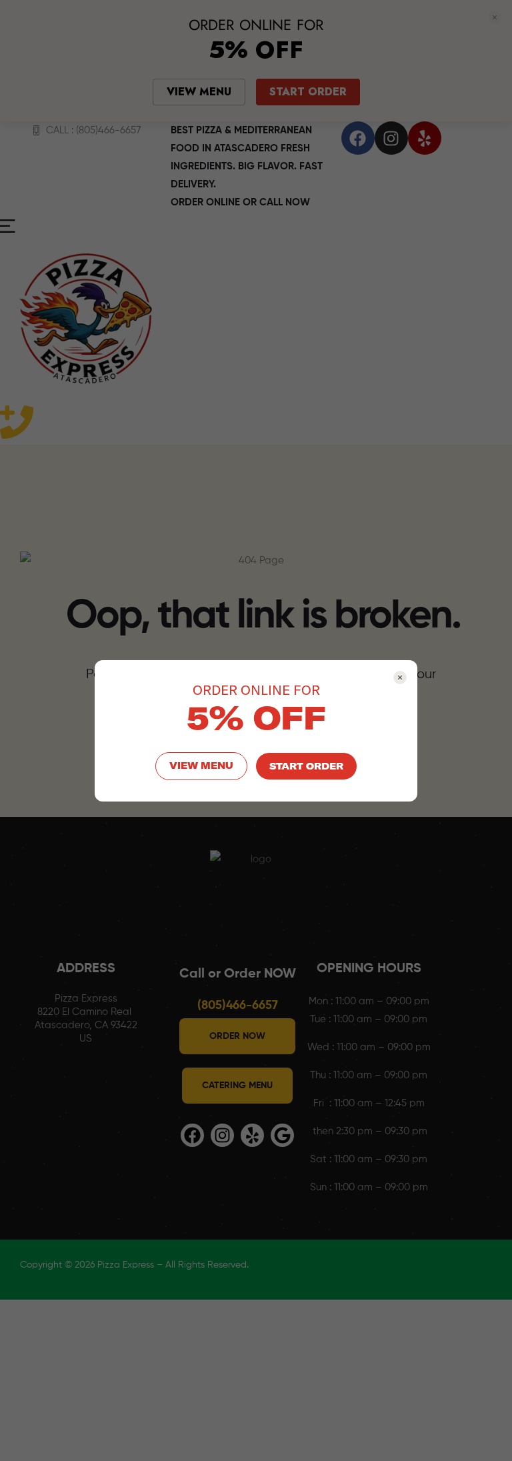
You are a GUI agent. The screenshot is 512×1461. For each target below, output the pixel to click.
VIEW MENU (201, 766)
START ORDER (306, 766)
